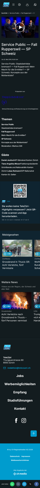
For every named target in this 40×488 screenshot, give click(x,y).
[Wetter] (27, 4)
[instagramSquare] (24, 420)
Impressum (25, 456)
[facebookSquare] (16, 420)
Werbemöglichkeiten (20, 384)
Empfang (20, 392)
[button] (18, 484)
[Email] (24, 484)
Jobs (20, 376)
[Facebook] (36, 484)
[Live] (19, 4)
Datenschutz (15, 456)
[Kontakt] (35, 4)
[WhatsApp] (12, 484)
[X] (30, 484)
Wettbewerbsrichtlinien (20, 460)
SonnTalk (4, 13)
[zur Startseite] (6, 4)
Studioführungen (20, 400)
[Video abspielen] (20, 27)
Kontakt (20, 409)
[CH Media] (20, 473)
